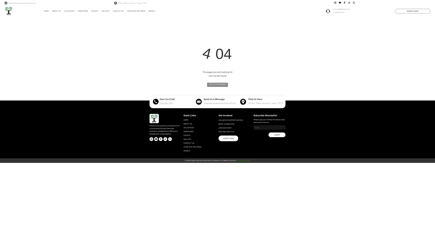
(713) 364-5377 (338, 12)
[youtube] (340, 3)
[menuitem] (46, 11)
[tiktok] (349, 3)
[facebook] (344, 3)
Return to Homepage (217, 84)
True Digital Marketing (243, 160)
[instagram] (335, 3)
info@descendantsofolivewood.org (22, 3)
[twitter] (354, 3)
